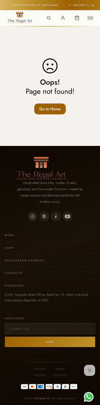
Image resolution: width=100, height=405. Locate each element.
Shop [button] (50, 247)
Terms (59, 369)
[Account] (62, 18)
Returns (40, 375)
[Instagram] (32, 216)
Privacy (40, 369)
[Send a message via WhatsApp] (88, 397)
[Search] (48, 18)
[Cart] (77, 18)
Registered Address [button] (50, 260)
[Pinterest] (44, 216)
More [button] (50, 235)
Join (50, 342)
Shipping (60, 375)
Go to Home (50, 109)
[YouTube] (67, 216)
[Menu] (90, 18)
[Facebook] (55, 216)
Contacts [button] (50, 273)
